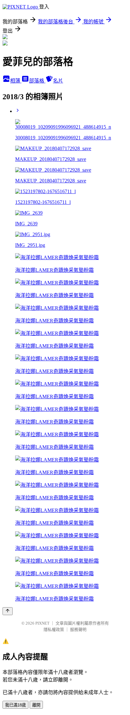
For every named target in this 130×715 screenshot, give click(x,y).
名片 (58, 80)
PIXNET (42, 623)
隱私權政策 (54, 629)
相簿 (15, 80)
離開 (36, 705)
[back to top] (8, 611)
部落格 (37, 80)
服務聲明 (78, 629)
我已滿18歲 (15, 705)
